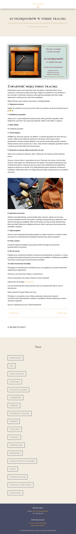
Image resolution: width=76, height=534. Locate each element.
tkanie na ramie (18, 389)
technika (15, 382)
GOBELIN (14, 405)
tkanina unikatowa (20, 485)
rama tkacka (17, 374)
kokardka (15, 453)
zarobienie (15, 397)
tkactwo (15, 429)
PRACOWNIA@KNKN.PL (41, 511)
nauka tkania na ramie (22, 461)
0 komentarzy (42, 26)
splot (13, 469)
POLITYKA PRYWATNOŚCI (38, 523)
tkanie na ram (17, 477)
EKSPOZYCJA (15, 358)
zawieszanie (16, 445)
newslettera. (29, 282)
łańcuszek (15, 493)
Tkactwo (31, 26)
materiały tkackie (19, 413)
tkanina (14, 437)
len (11, 366)
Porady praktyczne (59, 23)
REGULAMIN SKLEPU (38, 525)
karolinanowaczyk (30, 23)
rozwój (14, 421)
